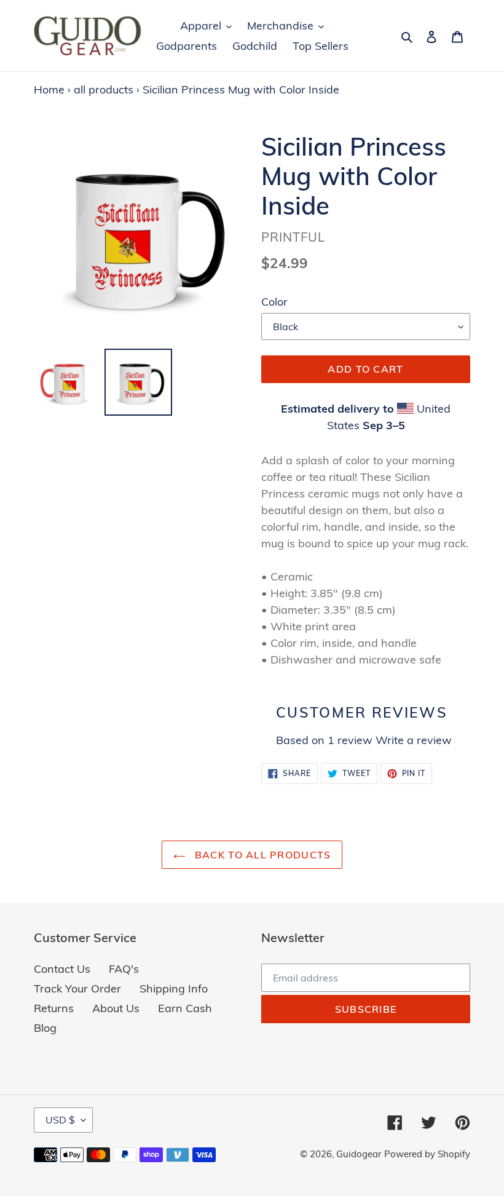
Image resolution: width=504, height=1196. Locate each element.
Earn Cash (185, 1008)
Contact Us (62, 969)
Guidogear (358, 1154)
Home (49, 89)
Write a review (414, 740)
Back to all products (261, 855)
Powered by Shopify (427, 1154)
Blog (45, 1028)
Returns (54, 1008)
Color (274, 302)
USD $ (60, 1120)
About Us (116, 1008)
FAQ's (124, 969)
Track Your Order (77, 988)
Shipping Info (174, 988)
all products (103, 89)
